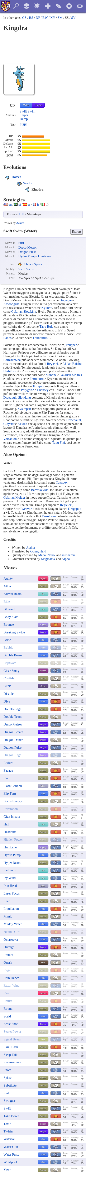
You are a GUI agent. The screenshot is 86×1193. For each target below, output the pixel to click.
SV (73, 17)
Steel (43, 786)
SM (60, 17)
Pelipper (71, 345)
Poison (43, 671)
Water (26, 105)
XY (52, 17)
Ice (43, 594)
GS (24, 17)
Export (76, 231)
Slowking (24, 397)
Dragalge (65, 300)
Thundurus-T (41, 338)
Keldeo (22, 424)
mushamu (68, 555)
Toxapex (38, 386)
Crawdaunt (73, 420)
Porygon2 (27, 390)
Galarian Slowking (23, 311)
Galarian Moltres (71, 375)
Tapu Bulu (46, 326)
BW (45, 17)
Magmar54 (48, 559)
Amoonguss (11, 304)
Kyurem (46, 308)
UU (21, 214)
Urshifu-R (10, 371)
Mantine (51, 375)
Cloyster (8, 424)
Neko (51, 555)
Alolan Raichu (72, 363)
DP (38, 17)
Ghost (43, 686)
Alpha (66, 559)
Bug (43, 1039)
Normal (43, 586)
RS (31, 17)
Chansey (42, 390)
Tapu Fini (58, 442)
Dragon (38, 105)
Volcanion (10, 439)
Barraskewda (12, 360)
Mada (42, 555)
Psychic (43, 579)
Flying (43, 624)
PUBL (24, 124)
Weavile (26, 509)
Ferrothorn (37, 378)
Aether (20, 223)
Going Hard (38, 551)
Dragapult (9, 397)
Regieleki (53, 363)
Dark (43, 962)
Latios (7, 338)
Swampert (24, 409)
